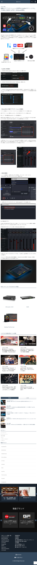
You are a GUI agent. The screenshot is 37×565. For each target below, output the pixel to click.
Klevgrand (3, 464)
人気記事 (27, 397)
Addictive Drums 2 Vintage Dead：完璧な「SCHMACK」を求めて (27, 388)
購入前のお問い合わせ (20, 545)
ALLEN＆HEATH (3, 446)
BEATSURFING (3, 450)
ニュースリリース (9, 411)
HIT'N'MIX (2, 460)
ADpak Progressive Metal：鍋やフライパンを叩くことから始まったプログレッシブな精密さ (9, 388)
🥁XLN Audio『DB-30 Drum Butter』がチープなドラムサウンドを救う (27, 369)
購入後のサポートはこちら (21, 547)
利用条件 (17, 538)
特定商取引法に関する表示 (21, 541)
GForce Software (4, 457)
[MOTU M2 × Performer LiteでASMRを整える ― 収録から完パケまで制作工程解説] (3, 425)
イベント (2, 437)
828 (27, 307)
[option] (9, 494)
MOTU (2, 467)
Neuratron (3, 471)
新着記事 (9, 397)
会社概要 (17, 542)
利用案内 (17, 537)
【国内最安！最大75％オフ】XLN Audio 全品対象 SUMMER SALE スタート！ (20, 401)
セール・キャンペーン (10, 400)
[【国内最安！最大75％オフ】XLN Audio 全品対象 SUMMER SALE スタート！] (3, 402)
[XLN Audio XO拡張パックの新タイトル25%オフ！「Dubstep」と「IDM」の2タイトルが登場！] (3, 413)
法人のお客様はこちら (20, 544)
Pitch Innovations (4, 474)
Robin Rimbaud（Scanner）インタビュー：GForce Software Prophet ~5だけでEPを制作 (9, 369)
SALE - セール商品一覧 (6, 535)
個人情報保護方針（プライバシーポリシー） (24, 540)
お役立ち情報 (3, 6)
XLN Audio (3, 478)
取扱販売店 (17, 535)
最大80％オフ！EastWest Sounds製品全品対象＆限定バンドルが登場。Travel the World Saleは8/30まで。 (9, 350)
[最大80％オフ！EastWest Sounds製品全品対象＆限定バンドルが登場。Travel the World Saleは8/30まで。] (3, 408)
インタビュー (9, 417)
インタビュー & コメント (4, 438)
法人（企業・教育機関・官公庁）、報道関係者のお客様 (9, 498)
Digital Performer (9, 327)
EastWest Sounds (4, 453)
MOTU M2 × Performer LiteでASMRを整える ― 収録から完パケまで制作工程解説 (27, 350)
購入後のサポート (27, 497)
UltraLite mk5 (9, 307)
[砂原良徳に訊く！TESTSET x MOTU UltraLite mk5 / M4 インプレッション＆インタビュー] (3, 419)
